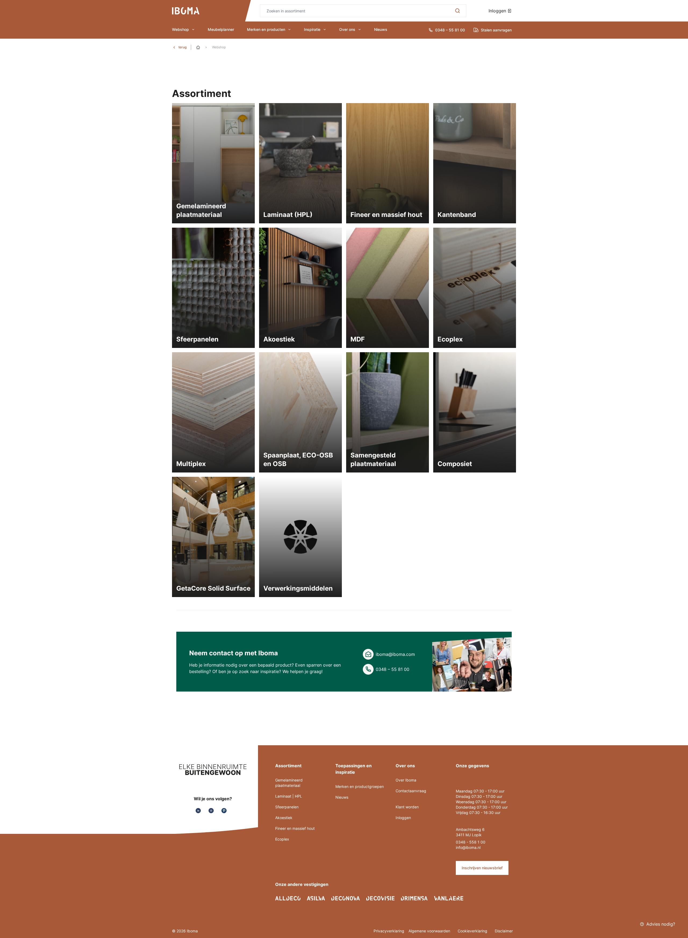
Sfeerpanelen (287, 807)
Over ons (347, 29)
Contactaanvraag (411, 790)
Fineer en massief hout (295, 828)
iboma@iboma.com (395, 654)
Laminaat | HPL (288, 796)
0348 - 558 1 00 (470, 842)
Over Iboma (406, 780)
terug (182, 47)
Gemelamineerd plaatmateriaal (289, 783)
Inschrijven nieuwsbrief (482, 868)
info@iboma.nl (468, 847)
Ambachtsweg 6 (470, 829)
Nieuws (380, 29)
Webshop (180, 29)
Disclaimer (504, 931)
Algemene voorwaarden (429, 931)
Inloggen (498, 10)
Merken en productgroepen (359, 786)
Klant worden (407, 807)
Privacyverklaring (389, 931)
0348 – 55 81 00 (392, 669)
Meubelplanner (221, 29)
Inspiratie (312, 29)
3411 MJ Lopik (469, 834)
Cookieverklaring (473, 931)
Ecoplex (282, 839)
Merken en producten (266, 29)
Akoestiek (283, 817)
